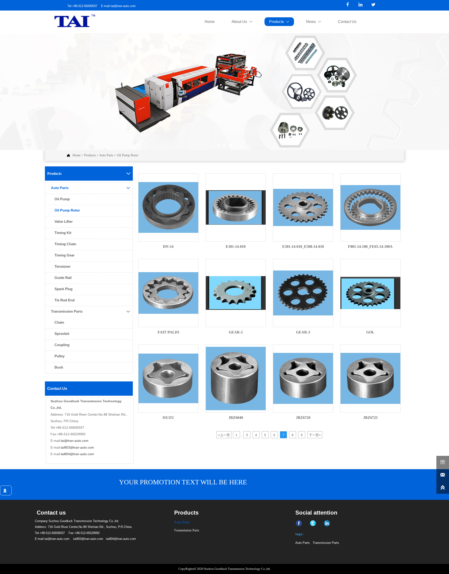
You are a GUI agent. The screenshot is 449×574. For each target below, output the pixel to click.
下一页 (315, 435)
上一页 (224, 435)
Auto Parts (106, 155)
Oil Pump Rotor (127, 155)
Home (76, 155)
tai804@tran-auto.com (77, 454)
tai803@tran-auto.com (77, 447)
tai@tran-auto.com (74, 440)
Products (90, 155)
